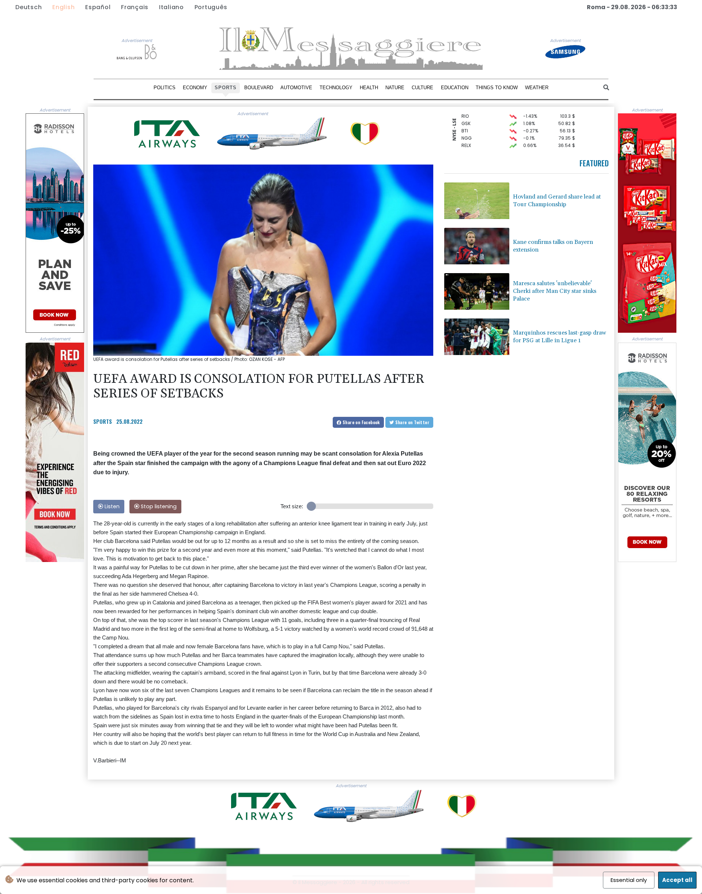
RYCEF (468, 142)
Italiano (171, 7)
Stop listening (158, 506)
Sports (226, 87)
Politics (165, 87)
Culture (422, 87)
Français (134, 7)
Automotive (296, 87)
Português (211, 7)
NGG (466, 128)
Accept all (677, 880)
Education (454, 87)
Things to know (497, 87)
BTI (464, 120)
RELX (466, 135)
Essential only (629, 880)
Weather (536, 87)
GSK (466, 113)
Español (97, 7)
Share (360, 422)
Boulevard (258, 87)
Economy (195, 87)
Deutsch (28, 7)
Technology (336, 87)
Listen (111, 506)
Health (369, 87)
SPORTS (102, 421)
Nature (394, 87)
